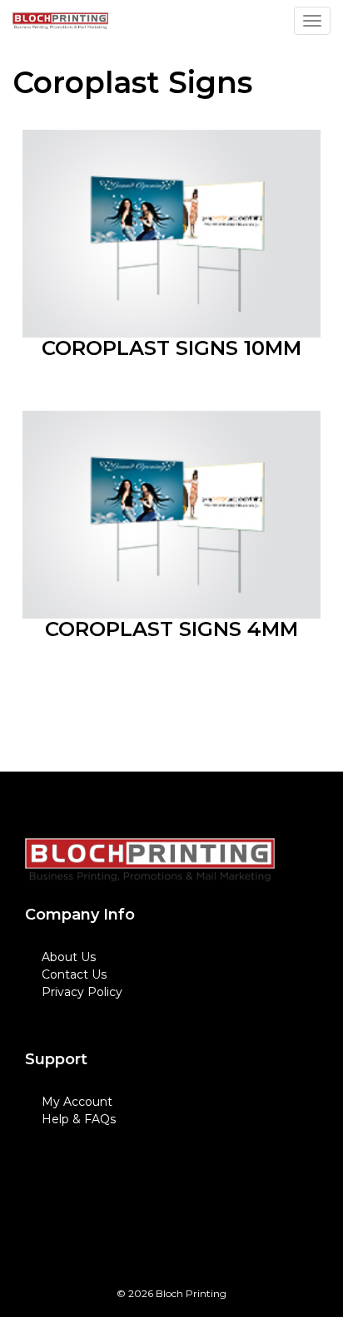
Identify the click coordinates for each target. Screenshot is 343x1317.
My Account (77, 1101)
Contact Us (74, 974)
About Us (69, 957)
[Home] (150, 860)
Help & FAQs (79, 1119)
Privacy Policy (82, 991)
